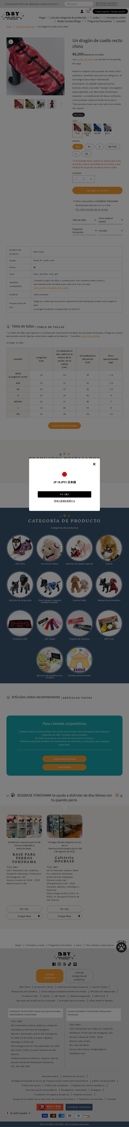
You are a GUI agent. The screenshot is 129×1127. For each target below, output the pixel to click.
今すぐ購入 (64, 494)
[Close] (94, 464)
